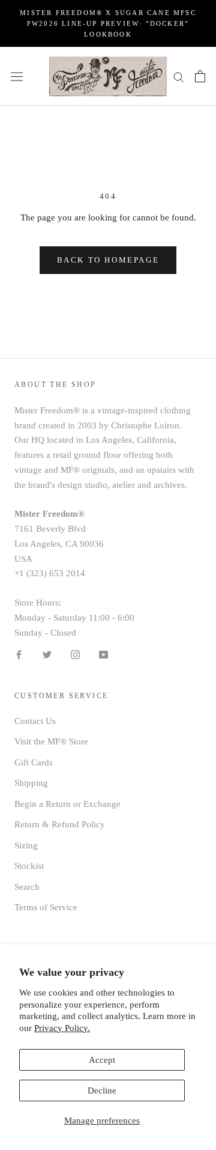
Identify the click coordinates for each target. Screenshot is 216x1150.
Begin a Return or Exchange (67, 804)
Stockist (29, 866)
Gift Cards (33, 762)
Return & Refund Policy (59, 824)
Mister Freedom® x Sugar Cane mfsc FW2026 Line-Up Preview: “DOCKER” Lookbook (108, 23)
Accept (102, 1060)
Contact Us (35, 721)
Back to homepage (108, 259)
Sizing (26, 845)
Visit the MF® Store (51, 741)
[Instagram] (75, 654)
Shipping (31, 783)
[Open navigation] (17, 76)
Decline (102, 1090)
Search (27, 887)
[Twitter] (47, 654)
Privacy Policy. (62, 1028)
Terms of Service (45, 907)
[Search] (178, 76)
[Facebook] (18, 654)
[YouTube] (103, 654)
